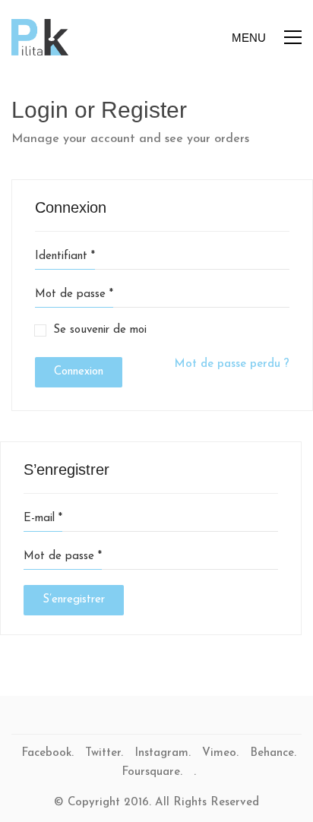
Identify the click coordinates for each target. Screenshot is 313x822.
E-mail (43, 518)
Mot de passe (74, 294)
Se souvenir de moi (100, 330)
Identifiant (65, 256)
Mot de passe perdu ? (231, 364)
